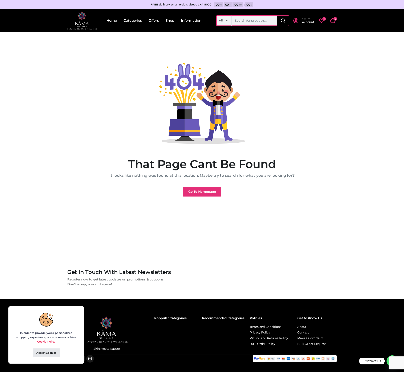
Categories (133, 21)
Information (191, 21)
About (301, 327)
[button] (333, 21)
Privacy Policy (260, 332)
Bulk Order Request (311, 344)
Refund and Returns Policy (269, 338)
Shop (170, 21)
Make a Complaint (310, 338)
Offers (154, 21)
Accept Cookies (46, 352)
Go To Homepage (202, 192)
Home (111, 21)
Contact (303, 332)
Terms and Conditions (265, 327)
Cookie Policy (46, 341)
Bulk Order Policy (262, 344)
